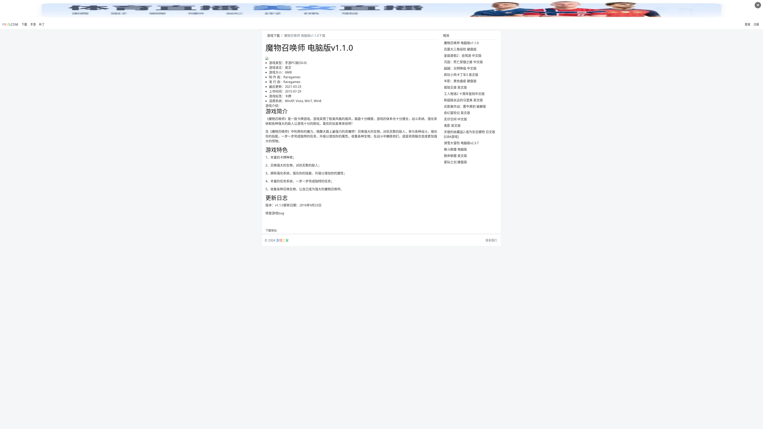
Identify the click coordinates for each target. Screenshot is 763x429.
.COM (10, 24)
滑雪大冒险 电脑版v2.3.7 (461, 143)
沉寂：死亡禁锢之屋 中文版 (463, 62)
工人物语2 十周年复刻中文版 (464, 94)
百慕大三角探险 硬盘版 (460, 49)
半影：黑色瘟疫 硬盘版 (460, 81)
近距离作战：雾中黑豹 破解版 (465, 106)
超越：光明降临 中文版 (460, 68)
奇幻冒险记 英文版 (457, 113)
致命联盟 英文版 (455, 156)
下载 (24, 24)
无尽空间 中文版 (455, 119)
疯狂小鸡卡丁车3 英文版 (461, 74)
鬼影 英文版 (452, 125)
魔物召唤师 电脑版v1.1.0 (461, 43)
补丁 (42, 24)
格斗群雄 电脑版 (455, 149)
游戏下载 (273, 35)
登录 (747, 24)
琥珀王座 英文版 (455, 87)
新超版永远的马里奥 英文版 (463, 100)
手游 (33, 24)
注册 (756, 24)
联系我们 (491, 240)
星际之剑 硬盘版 (455, 162)
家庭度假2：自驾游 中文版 (462, 55)
